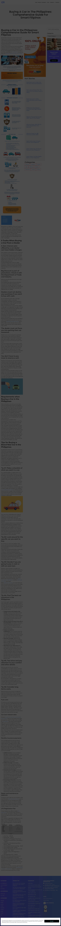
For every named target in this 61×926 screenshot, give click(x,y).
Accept (51, 921)
